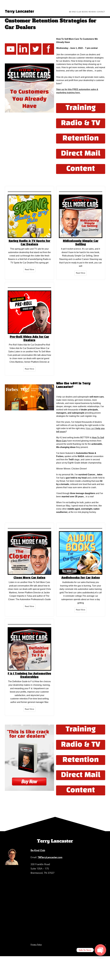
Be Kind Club (75, 12)
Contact (101, 12)
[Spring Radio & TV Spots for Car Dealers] (29, 217)
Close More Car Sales (29, 577)
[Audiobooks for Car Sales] (80, 553)
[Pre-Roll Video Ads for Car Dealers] (29, 312)
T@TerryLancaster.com (50, 857)
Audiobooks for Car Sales (80, 577)
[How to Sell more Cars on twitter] (35, 49)
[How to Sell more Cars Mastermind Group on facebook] (48, 49)
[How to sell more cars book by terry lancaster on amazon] (29, 758)
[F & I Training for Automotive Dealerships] (29, 649)
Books (85, 12)
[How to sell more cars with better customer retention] (80, 138)
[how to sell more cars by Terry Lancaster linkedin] (23, 49)
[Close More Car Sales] (29, 553)
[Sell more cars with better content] (80, 169)
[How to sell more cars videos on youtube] (10, 49)
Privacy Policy (36, 944)
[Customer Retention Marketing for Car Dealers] (29, 88)
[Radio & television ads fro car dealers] (80, 123)
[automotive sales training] (80, 108)
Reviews (92, 12)
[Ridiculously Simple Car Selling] (80, 217)
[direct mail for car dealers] (80, 154)
